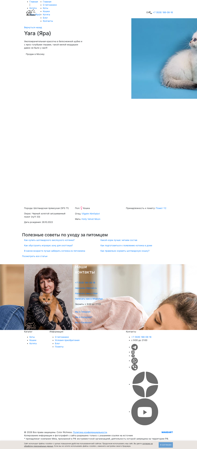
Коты (45, 8)
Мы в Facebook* (83, 322)
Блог (45, 17)
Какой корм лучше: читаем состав (119, 240)
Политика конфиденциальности (90, 432)
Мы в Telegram (82, 311)
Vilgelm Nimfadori (91, 213)
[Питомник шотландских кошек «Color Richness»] (31, 12)
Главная (47, 1)
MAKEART (167, 432)
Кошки (46, 11)
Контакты (48, 21)
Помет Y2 (161, 208)
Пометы (59, 346)
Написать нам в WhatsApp (89, 298)
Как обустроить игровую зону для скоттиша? (48, 245)
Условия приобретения (67, 340)
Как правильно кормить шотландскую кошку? (125, 250)
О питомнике (50, 4)
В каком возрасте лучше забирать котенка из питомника (54, 250)
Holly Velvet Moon (91, 219)
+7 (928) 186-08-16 (163, 12)
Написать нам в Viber (86, 293)
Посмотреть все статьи (34, 256)
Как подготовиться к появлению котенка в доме (126, 245)
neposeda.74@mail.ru (86, 288)
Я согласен (165, 445)
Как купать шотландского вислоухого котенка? (49, 240)
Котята (46, 14)
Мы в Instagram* (83, 317)
